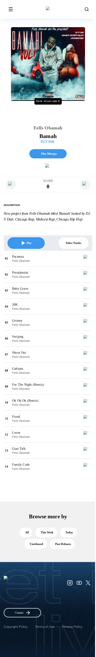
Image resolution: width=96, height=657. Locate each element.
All (27, 532)
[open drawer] (10, 9)
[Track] (87, 258)
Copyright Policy (15, 626)
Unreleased (36, 544)
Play (29, 243)
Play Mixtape (49, 153)
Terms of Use (45, 626)
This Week (47, 532)
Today (69, 532)
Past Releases (63, 544)
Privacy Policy (72, 626)
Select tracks (73, 243)
